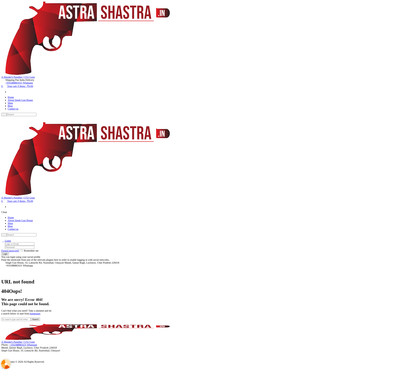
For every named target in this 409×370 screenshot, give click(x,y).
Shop (10, 103)
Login (8, 240)
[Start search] (4, 235)
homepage (35, 313)
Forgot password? (10, 250)
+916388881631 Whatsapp (19, 82)
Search (35, 319)
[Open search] (4, 114)
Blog (10, 106)
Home (11, 97)
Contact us (13, 108)
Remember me (31, 250)
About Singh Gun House (20, 100)
